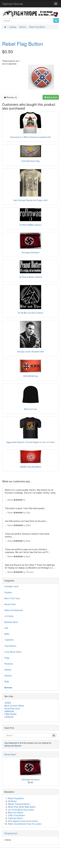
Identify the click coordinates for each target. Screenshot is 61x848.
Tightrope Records (12, 4)
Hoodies (8, 592)
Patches (8, 675)
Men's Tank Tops (12, 598)
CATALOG (8, 716)
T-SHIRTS (8, 639)
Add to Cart (51, 97)
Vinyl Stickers (10, 645)
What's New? (10, 754)
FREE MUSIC (10, 714)
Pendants (8, 663)
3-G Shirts (8, 616)
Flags (6, 657)
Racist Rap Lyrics (12, 708)
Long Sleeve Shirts (12, 651)
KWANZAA (9, 711)
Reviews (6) (11, 97)
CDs (6, 628)
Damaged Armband (30, 779)
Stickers (7, 669)
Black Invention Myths (14, 705)
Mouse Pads (10, 604)
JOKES (7, 702)
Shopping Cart (10, 833)
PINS (6, 681)
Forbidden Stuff (11, 586)
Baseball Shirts (11, 622)
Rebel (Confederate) (13, 610)
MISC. (7, 634)
